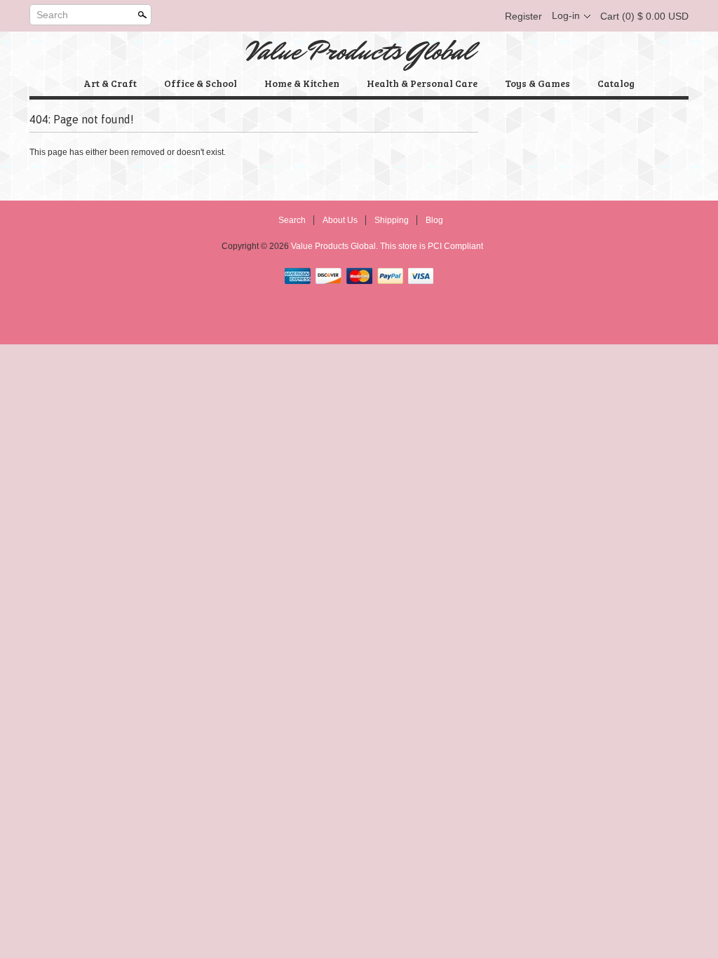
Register (523, 16)
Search (52, 14)
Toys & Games (537, 83)
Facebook (412, 16)
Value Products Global (359, 51)
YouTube (484, 16)
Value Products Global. (335, 246)
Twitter (436, 16)
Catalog (616, 83)
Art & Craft (110, 83)
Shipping (391, 220)
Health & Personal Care (422, 83)
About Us (340, 220)
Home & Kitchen (301, 83)
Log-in (566, 15)
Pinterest (460, 16)
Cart (644, 16)
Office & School (200, 83)
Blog (434, 220)
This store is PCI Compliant (431, 246)
